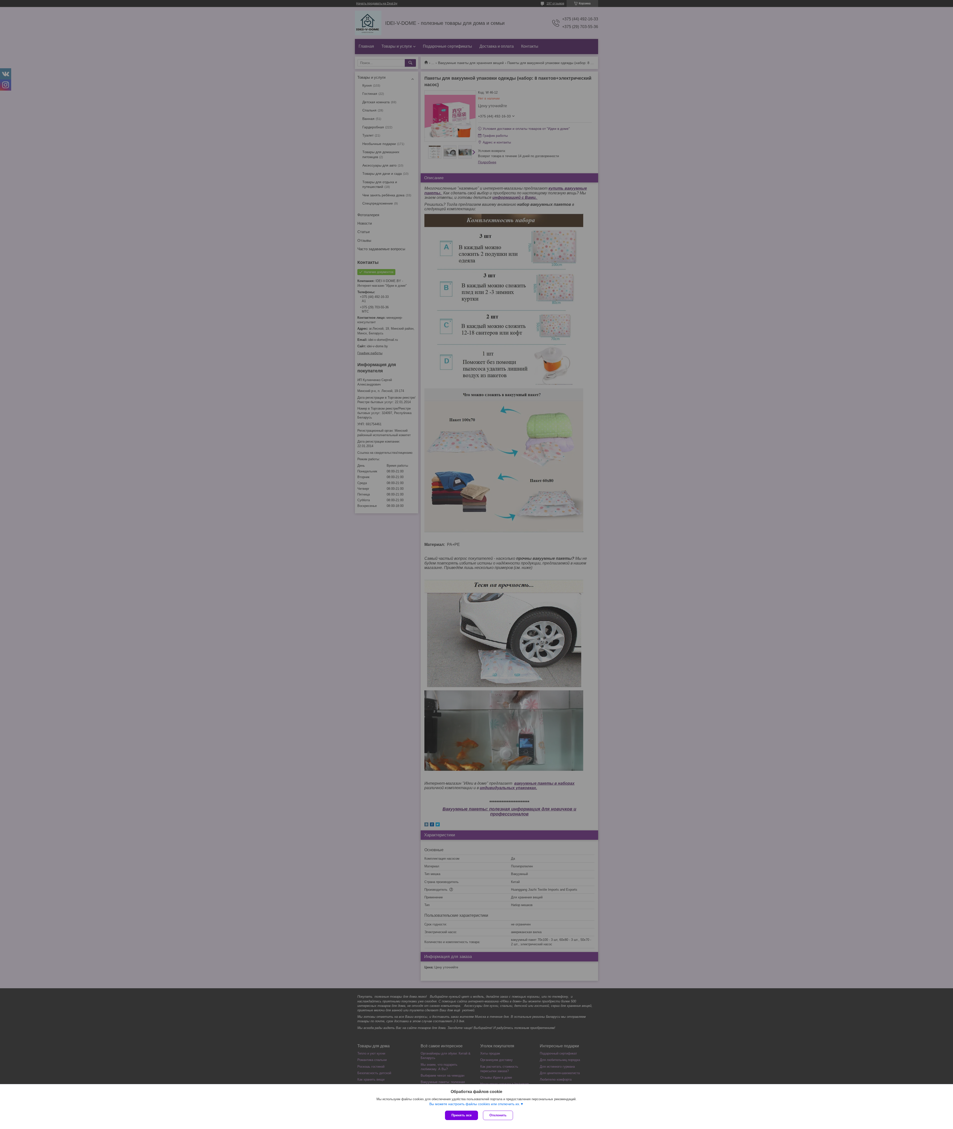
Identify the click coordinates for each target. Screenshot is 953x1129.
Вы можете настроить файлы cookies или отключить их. (474, 1104)
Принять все (461, 1115)
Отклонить (498, 1115)
